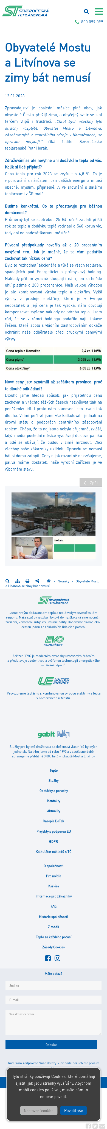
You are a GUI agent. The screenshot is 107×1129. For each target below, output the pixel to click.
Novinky (64, 581)
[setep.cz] (49, 581)
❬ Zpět (90, 482)
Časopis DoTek (53, 821)
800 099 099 (92, 21)
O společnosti (53, 865)
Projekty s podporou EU (53, 831)
